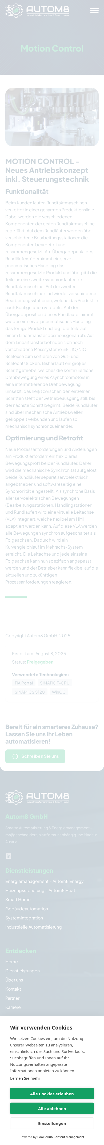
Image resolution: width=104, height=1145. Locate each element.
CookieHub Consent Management (60, 1137)
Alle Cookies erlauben (52, 1093)
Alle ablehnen (52, 1108)
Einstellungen (52, 1123)
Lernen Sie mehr (25, 1078)
